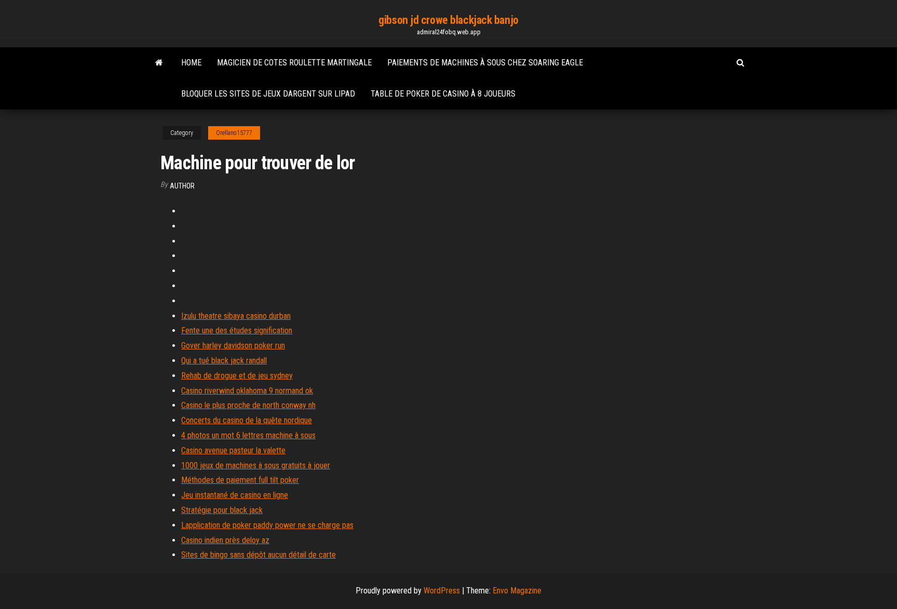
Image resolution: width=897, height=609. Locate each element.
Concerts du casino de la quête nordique (246, 420)
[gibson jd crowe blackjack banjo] (159, 62)
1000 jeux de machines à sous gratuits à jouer (255, 465)
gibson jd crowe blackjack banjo (448, 19)
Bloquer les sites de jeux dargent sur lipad (268, 94)
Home (191, 62)
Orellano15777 (234, 133)
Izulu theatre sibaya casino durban (236, 316)
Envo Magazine (517, 591)
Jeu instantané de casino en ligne (234, 495)
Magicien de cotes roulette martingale (294, 62)
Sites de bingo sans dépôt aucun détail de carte (258, 555)
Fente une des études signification (236, 330)
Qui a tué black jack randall (224, 361)
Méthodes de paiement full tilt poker (240, 480)
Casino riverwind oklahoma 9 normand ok (247, 391)
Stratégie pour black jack (222, 510)
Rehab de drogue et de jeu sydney (237, 376)
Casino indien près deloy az (225, 540)
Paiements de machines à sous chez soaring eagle (485, 62)
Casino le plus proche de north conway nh (248, 405)
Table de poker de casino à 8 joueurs (443, 94)
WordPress (442, 591)
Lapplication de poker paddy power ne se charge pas (267, 525)
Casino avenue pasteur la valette (233, 450)
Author (182, 186)
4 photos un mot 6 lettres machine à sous (248, 435)
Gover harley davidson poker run (233, 345)
